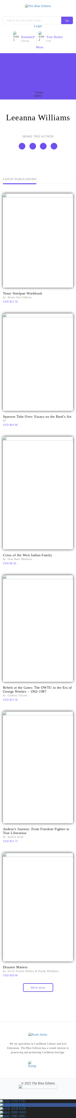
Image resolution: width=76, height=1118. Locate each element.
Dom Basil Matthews (20, 559)
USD (18, 1104)
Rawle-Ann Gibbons (20, 297)
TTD (17, 1101)
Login (38, 26)
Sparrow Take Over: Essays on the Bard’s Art (37, 417)
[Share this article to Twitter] (32, 146)
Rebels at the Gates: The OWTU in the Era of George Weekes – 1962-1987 (37, 689)
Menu (39, 47)
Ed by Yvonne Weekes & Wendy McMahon (33, 971)
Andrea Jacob (15, 836)
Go (67, 20)
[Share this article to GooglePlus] (54, 146)
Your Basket (54, 37)
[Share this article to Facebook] (22, 146)
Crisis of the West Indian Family (27, 555)
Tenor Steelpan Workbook (22, 293)
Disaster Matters (15, 967)
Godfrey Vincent (17, 695)
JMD (17, 1116)
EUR (18, 1108)
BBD (18, 1112)
